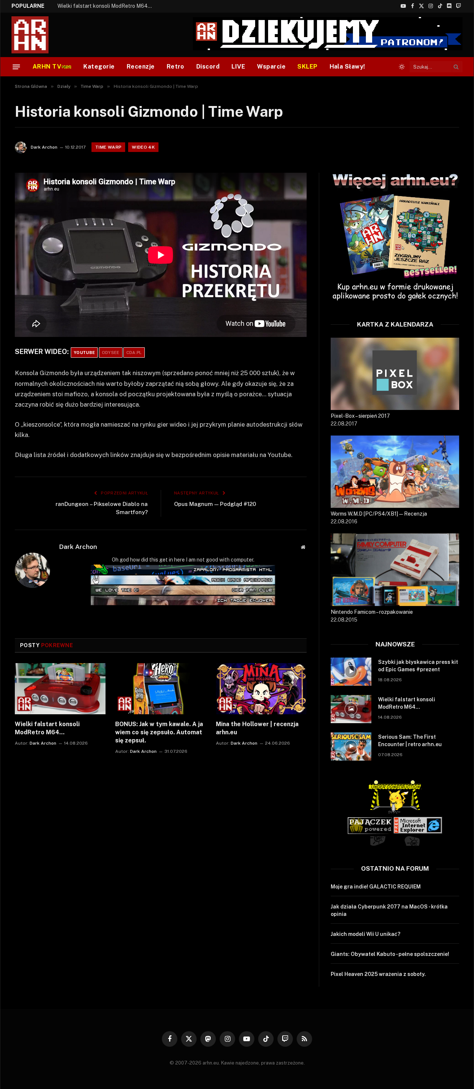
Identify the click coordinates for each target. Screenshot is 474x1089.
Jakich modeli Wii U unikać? (365, 934)
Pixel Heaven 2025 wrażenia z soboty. (378, 974)
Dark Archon (44, 147)
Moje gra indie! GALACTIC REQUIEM (376, 887)
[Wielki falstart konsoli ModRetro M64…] (60, 688)
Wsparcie (271, 66)
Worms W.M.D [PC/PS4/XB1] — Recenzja (379, 514)
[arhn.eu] (35, 35)
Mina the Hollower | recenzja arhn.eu (257, 728)
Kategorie (98, 66)
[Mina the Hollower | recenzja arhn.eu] (261, 688)
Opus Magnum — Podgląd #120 (215, 504)
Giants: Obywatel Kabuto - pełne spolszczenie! (390, 954)
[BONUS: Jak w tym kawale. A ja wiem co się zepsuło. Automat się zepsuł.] (160, 688)
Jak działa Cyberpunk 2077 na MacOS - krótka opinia (389, 910)
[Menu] (16, 66)
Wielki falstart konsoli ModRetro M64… (104, 6)
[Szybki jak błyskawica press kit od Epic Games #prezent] (351, 672)
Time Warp (108, 147)
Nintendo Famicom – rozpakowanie (372, 612)
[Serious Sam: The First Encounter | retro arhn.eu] (351, 746)
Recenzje (141, 66)
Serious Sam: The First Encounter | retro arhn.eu (410, 740)
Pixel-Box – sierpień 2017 (360, 416)
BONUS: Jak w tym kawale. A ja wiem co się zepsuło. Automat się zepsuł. (159, 732)
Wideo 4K (143, 147)
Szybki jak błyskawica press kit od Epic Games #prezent (418, 665)
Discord (208, 66)
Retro (175, 66)
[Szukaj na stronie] (456, 67)
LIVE (238, 66)
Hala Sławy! (347, 66)
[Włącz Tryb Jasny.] (401, 67)
